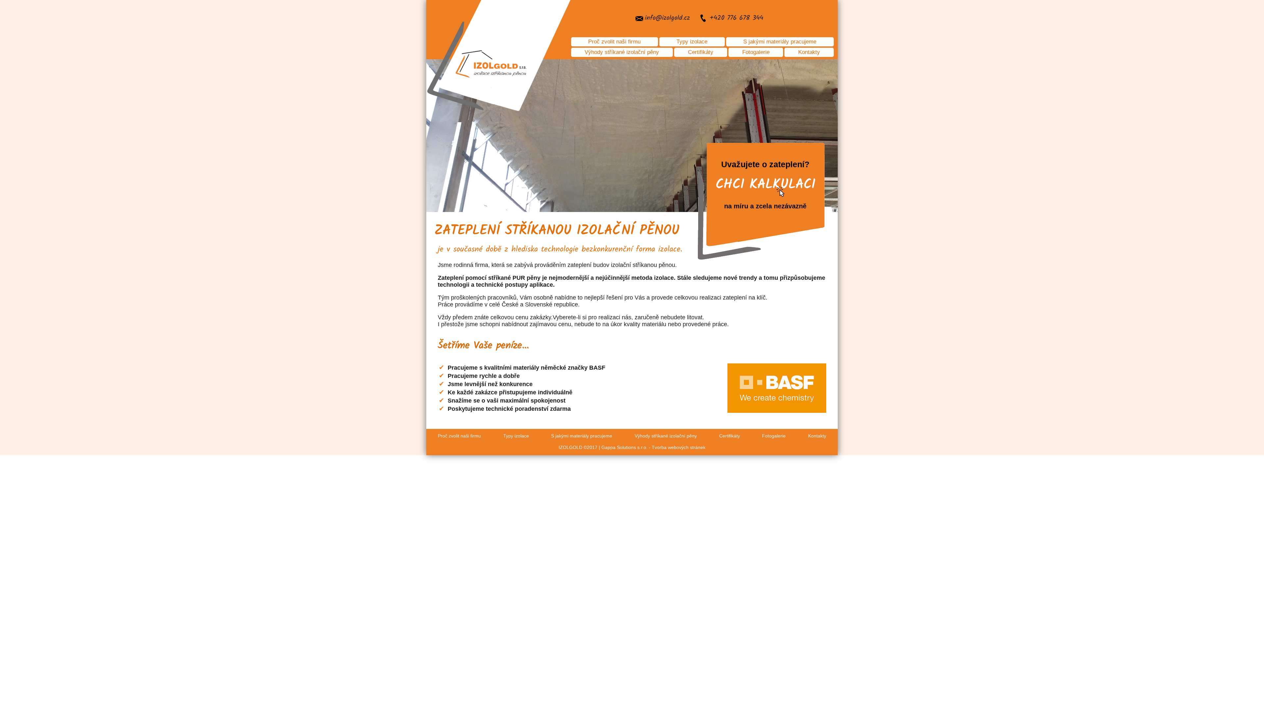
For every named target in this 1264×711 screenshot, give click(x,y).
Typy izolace (691, 42)
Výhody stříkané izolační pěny (622, 52)
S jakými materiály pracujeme (779, 42)
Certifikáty (700, 52)
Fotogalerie (756, 52)
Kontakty (809, 52)
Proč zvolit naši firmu (614, 42)
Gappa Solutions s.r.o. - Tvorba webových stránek (653, 447)
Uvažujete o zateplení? (765, 185)
